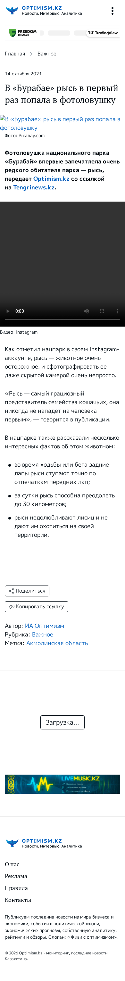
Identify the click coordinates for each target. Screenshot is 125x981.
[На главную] (43, 10)
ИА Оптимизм (44, 626)
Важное (47, 53)
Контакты (18, 899)
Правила (16, 888)
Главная (15, 53)
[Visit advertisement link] (62, 784)
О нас (12, 864)
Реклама (16, 876)
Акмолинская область (57, 643)
